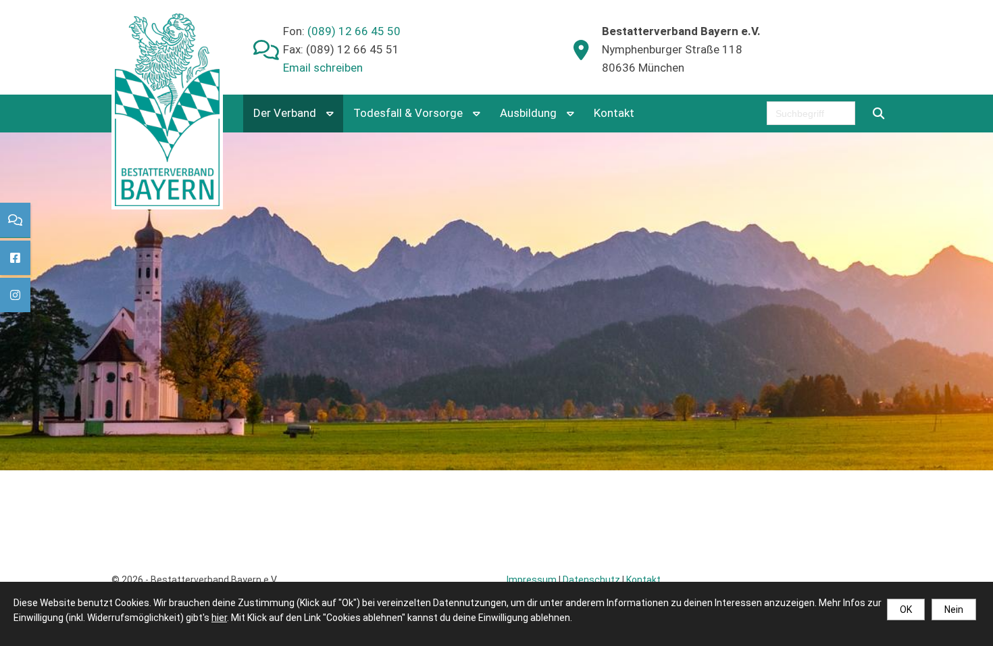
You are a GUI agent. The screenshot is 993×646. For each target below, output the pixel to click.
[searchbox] (811, 113)
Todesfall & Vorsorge (408, 113)
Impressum (532, 579)
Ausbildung (528, 113)
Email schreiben (323, 67)
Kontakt (614, 113)
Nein (953, 609)
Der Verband (284, 113)
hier (219, 617)
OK (906, 609)
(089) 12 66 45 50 (353, 31)
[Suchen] (878, 113)
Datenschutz (591, 579)
